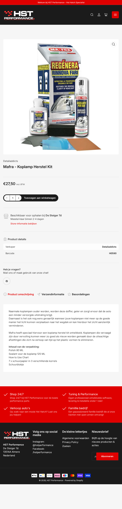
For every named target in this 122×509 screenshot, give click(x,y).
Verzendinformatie (53, 294)
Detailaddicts (10, 161)
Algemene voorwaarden (75, 438)
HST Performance (55, 480)
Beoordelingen (81, 294)
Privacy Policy (70, 442)
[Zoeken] (91, 14)
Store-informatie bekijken (23, 223)
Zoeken (66, 446)
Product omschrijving (21, 294)
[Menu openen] (115, 14)
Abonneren (107, 456)
